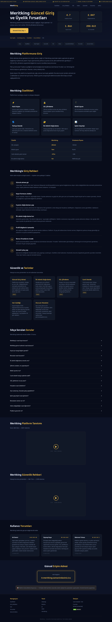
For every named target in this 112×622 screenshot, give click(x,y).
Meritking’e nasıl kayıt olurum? (56, 340)
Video (78, 5)
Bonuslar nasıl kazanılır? (56, 356)
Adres (99, 5)
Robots (44, 604)
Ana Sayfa (12, 38)
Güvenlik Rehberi (69, 44)
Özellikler (57, 5)
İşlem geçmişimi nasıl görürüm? (56, 396)
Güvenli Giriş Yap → (19, 30)
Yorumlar (92, 5)
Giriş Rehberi (65, 5)
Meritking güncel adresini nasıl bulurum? (56, 345)
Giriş (20, 44)
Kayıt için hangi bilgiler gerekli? (56, 351)
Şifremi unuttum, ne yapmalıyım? (56, 366)
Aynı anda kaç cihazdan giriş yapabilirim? (56, 391)
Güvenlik (85, 5)
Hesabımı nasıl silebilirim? (56, 386)
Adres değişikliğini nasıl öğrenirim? (56, 406)
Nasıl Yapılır (36, 44)
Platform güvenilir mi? (56, 411)
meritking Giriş (21, 38)
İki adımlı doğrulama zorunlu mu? (56, 361)
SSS (73, 5)
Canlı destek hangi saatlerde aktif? (56, 376)
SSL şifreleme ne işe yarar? (56, 381)
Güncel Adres (90, 44)
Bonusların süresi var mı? (56, 401)
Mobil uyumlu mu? (56, 371)
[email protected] (78, 606)
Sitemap (44, 602)
